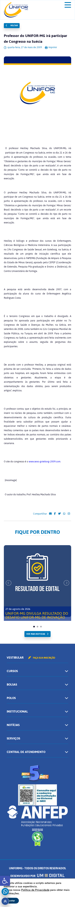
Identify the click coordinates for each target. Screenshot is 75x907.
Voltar (14, 25)
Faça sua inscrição (43, 658)
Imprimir (52, 47)
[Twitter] (59, 513)
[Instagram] (69, 513)
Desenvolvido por (23, 876)
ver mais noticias (35, 634)
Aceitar (11, 900)
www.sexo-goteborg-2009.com (44, 461)
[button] (5, 881)
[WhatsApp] (64, 513)
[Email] (50, 513)
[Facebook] (55, 513)
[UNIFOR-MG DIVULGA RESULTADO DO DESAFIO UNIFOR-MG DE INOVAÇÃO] (37, 581)
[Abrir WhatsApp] (65, 897)
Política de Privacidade (35, 890)
